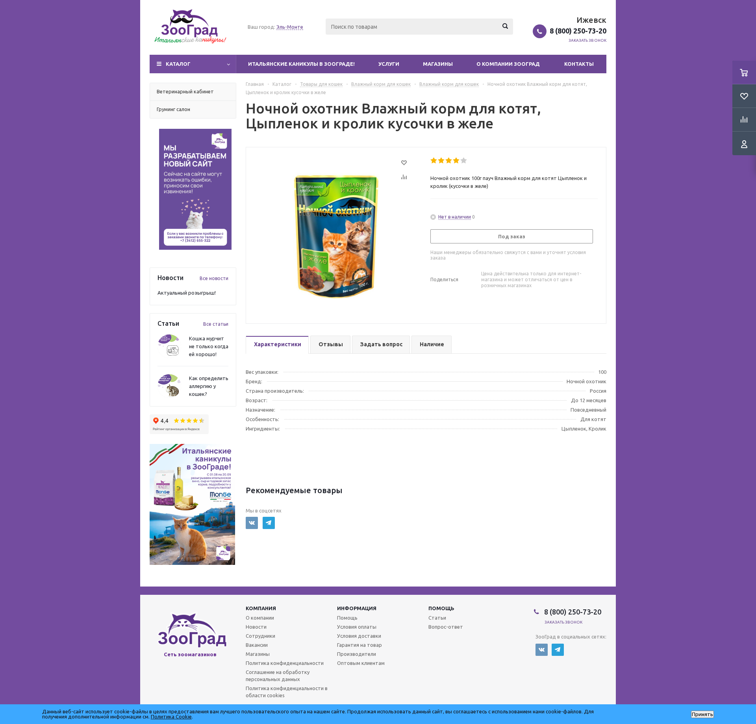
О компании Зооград (508, 64)
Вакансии (257, 645)
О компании (260, 617)
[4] (456, 161)
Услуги (388, 64)
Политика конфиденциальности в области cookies (287, 691)
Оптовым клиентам (361, 663)
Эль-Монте (289, 27)
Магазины (438, 64)
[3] (449, 161)
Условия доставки (359, 636)
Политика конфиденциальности (285, 663)
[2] (441, 161)
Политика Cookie (171, 716)
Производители (356, 654)
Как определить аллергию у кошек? (208, 386)
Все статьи (215, 324)
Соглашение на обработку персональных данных (277, 675)
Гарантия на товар (359, 645)
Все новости (214, 278)
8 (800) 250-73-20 (578, 31)
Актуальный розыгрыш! (187, 292)
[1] (434, 161)
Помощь (441, 608)
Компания (261, 608)
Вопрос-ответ (445, 626)
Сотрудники (260, 636)
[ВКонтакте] (252, 523)
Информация (356, 608)
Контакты (579, 64)
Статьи (437, 617)
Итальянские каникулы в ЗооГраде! (301, 64)
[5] (464, 161)
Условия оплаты (356, 626)
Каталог (178, 64)
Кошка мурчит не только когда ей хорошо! (208, 346)
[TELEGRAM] (269, 523)
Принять (702, 714)
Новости (256, 626)
